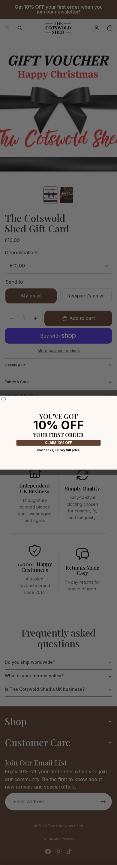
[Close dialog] (4, 399)
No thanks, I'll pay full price (58, 450)
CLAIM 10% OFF (58, 443)
